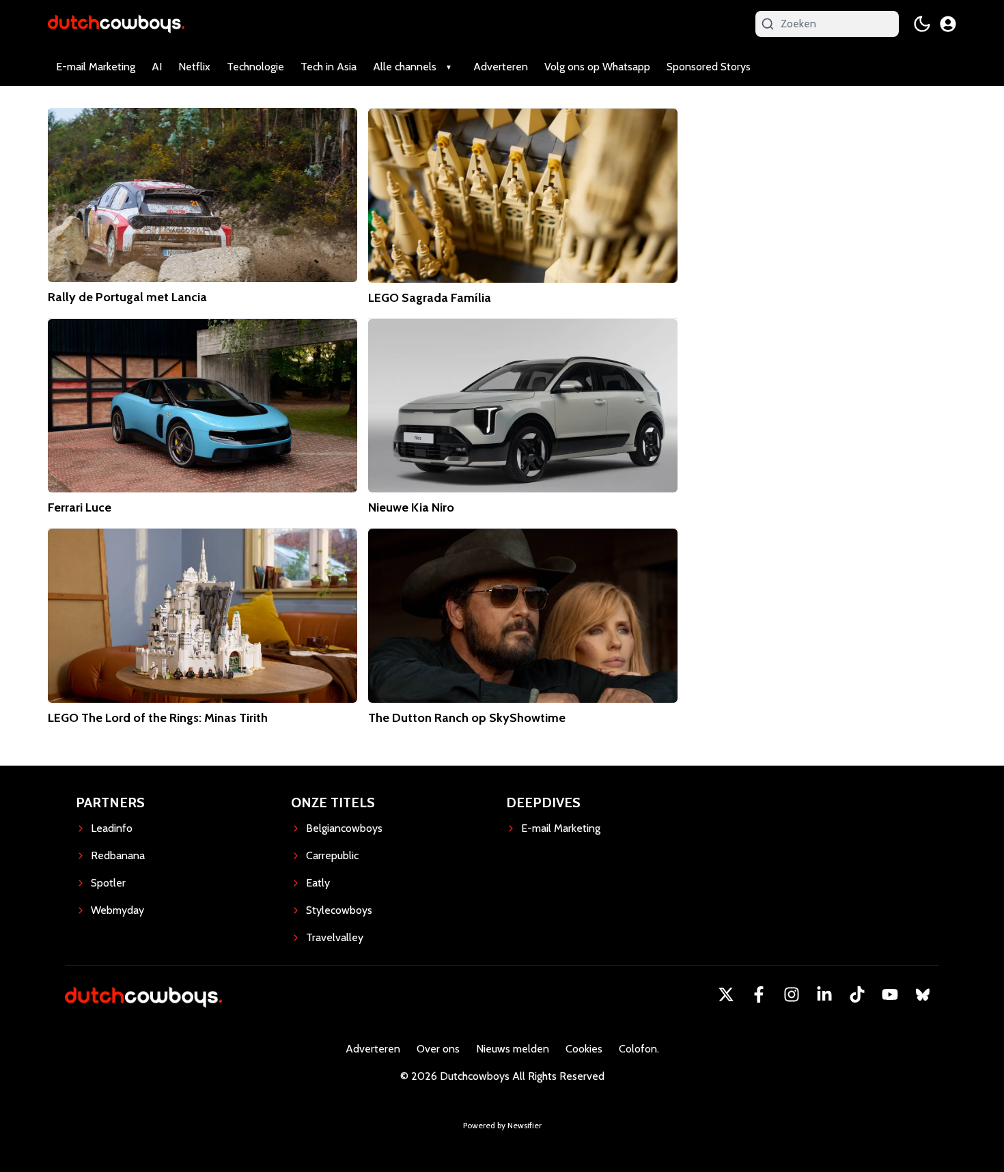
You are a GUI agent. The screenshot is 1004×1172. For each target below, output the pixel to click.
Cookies (584, 1048)
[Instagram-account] (791, 994)
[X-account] (726, 994)
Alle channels (404, 66)
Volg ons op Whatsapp (597, 66)
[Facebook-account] (759, 994)
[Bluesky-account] (923, 994)
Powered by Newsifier (502, 1125)
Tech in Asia (329, 66)
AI (157, 66)
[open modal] (948, 24)
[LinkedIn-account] (824, 994)
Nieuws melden (512, 1048)
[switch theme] (922, 23)
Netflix (194, 66)
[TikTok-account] (857, 994)
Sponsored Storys (709, 66)
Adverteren (500, 66)
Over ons (438, 1048)
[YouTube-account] (890, 994)
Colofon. (639, 1048)
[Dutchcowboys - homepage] (116, 23)
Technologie (255, 66)
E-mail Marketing (95, 66)
